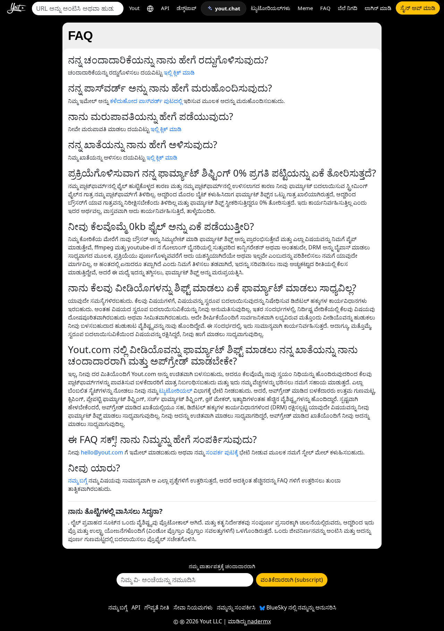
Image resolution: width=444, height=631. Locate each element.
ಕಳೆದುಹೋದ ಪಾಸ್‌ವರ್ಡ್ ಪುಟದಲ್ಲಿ (146, 101)
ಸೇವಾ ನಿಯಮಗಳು (193, 607)
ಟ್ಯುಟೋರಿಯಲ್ (175, 390)
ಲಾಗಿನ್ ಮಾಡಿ (378, 8)
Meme (305, 8)
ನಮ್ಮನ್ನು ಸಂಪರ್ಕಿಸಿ (236, 607)
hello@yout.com (102, 452)
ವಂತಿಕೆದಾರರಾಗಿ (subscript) (292, 579)
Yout (134, 8)
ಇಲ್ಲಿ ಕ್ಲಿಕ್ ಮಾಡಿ (179, 72)
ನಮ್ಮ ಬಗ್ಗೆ (77, 480)
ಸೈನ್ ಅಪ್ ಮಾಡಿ (417, 8)
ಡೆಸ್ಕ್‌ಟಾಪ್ (186, 8)
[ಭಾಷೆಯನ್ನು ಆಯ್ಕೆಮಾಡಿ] (150, 8)
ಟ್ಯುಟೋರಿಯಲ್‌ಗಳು (270, 8)
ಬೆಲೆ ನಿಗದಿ (347, 8)
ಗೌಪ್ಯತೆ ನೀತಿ (156, 607)
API (165, 8)
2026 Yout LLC (203, 621)
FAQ (325, 8)
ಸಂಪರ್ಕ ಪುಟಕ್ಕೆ (222, 452)
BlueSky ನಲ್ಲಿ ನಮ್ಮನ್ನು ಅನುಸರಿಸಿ (300, 607)
